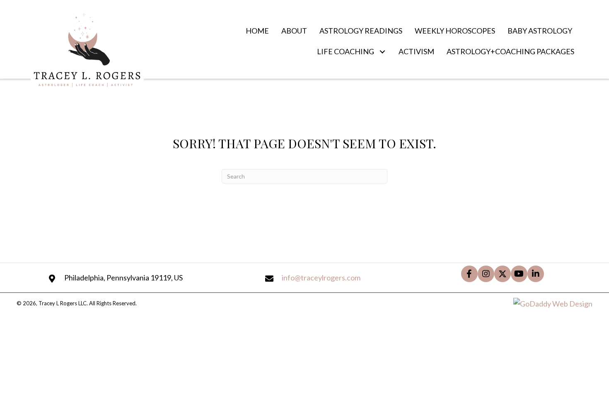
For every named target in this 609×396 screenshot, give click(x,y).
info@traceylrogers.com (321, 277)
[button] (382, 52)
